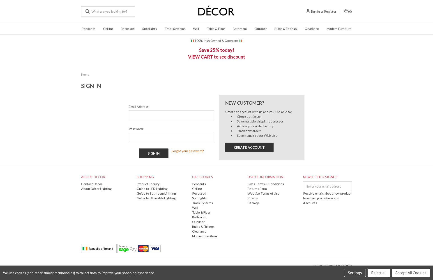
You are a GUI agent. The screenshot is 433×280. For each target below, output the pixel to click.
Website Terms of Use (263, 193)
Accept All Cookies (410, 272)
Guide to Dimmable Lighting (156, 198)
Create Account (249, 147)
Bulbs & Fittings (285, 29)
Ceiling (108, 29)
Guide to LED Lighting (152, 189)
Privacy (253, 198)
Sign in (315, 11)
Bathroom (240, 29)
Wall (196, 29)
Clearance (312, 29)
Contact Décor (91, 184)
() (350, 11)
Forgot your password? (188, 151)
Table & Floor (216, 29)
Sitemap (253, 203)
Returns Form (257, 189)
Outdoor (260, 29)
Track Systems (175, 29)
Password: (136, 129)
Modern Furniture (339, 29)
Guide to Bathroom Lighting (156, 193)
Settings (355, 272)
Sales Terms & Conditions (266, 184)
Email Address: (139, 106)
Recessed (128, 29)
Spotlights (149, 29)
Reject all (378, 272)
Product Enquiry (148, 184)
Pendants (88, 29)
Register (330, 11)
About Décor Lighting (96, 189)
